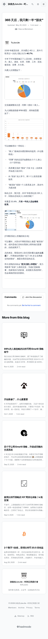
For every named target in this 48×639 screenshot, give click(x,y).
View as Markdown (25, 29)
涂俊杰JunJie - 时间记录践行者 (18, 4)
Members (12, 607)
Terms (37, 607)
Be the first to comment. (31, 305)
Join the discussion (33, 297)
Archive (21, 607)
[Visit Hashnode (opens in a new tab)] (24, 626)
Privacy (29, 607)
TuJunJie (15, 42)
